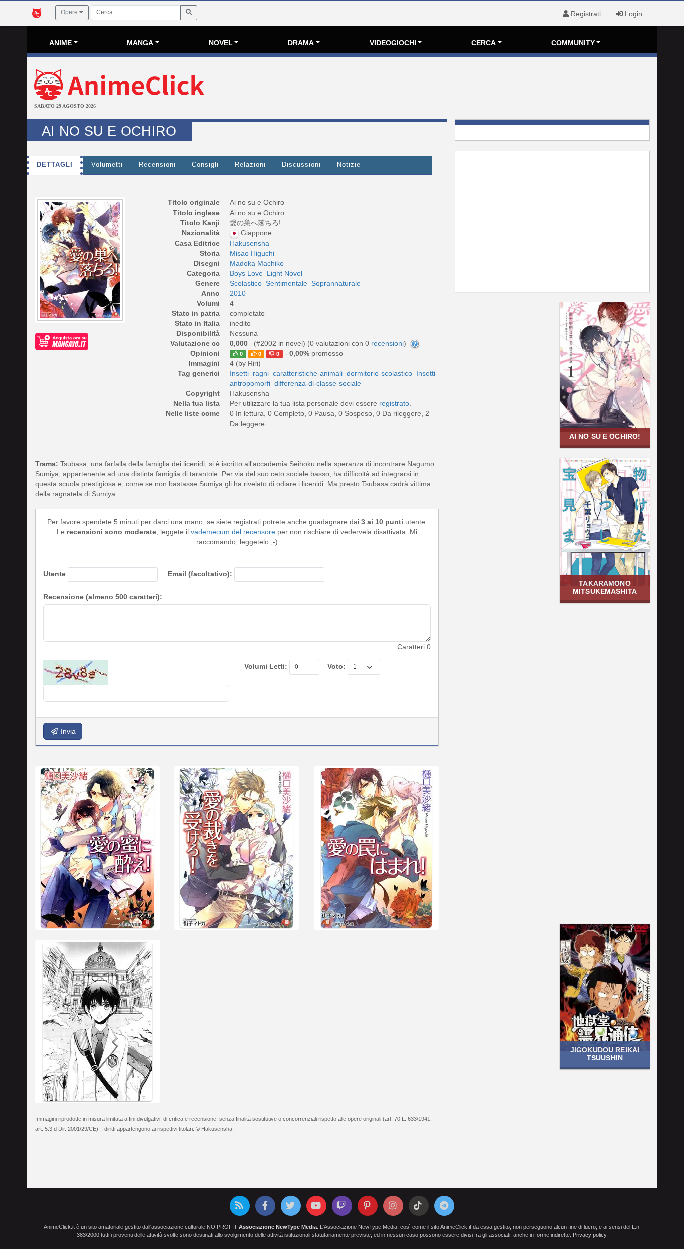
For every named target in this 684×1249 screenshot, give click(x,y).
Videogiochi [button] (393, 43)
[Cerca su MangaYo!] (61, 341)
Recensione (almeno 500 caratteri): (102, 597)
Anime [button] (60, 43)
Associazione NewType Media (278, 1227)
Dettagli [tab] (55, 164)
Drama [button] (301, 43)
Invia (67, 731)
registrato (394, 403)
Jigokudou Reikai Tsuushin (604, 1053)
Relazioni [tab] (250, 164)
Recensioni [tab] (157, 164)
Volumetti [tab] (107, 164)
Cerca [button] (483, 43)
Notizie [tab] (349, 164)
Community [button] (573, 43)
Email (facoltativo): (200, 574)
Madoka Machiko (257, 263)
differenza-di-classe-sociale (317, 383)
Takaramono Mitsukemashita (605, 587)
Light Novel (284, 273)
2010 (238, 293)
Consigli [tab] (205, 164)
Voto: (336, 666)
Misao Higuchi (252, 253)
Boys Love (246, 273)
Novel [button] (221, 43)
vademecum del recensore (233, 532)
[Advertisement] (447, 89)
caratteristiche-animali (308, 373)
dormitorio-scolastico (379, 373)
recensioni (387, 343)
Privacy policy (589, 1235)
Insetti (239, 373)
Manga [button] (140, 43)
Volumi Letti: (265, 666)
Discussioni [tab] (301, 164)
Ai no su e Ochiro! (604, 436)
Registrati (585, 14)
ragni (261, 373)
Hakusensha (249, 243)
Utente (54, 574)
